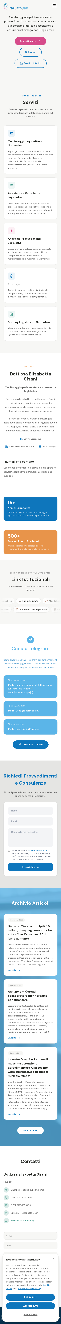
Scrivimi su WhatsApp (22, 1220)
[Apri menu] (54, 5)
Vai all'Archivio (30, 1130)
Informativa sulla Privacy (38, 850)
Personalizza (30, 1314)
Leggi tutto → (15, 970)
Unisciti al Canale (33, 744)
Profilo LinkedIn (32, 63)
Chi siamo (30, 52)
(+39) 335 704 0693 (21, 1197)
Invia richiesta (30, 867)
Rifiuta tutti (30, 1297)
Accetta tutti (30, 1305)
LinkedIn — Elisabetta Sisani (24, 1212)
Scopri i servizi (28, 41)
